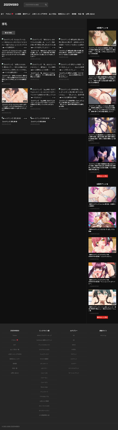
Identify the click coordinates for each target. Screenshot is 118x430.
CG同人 (74, 349)
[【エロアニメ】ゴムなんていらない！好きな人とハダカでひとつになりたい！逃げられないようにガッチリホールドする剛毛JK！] (15, 43)
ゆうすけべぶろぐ (44, 410)
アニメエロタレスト (44, 345)
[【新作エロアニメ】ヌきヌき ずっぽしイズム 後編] (102, 220)
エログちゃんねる (44, 349)
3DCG (74, 345)
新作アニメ (26, 14)
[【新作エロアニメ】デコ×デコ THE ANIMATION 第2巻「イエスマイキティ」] (102, 245)
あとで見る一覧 (14, 349)
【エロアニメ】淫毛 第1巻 (9, 121)
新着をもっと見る (102, 176)
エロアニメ (74, 359)
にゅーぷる (44, 373)
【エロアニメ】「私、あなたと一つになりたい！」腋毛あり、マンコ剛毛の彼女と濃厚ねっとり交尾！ (42, 75)
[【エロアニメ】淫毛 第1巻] (15, 118)
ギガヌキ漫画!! (44, 359)
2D (74, 335)
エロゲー (73, 363)
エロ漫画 (18, 14)
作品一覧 (81, 14)
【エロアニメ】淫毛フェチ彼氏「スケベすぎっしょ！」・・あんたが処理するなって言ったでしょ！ (71, 75)
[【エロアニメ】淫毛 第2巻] (43, 118)
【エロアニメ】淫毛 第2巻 (38, 121)
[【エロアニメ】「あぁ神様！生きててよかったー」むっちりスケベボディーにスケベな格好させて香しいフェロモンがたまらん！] (43, 93)
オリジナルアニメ (74, 368)
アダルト (9, 14)
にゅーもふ (44, 377)
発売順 (74, 14)
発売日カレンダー (64, 14)
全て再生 (9, 32)
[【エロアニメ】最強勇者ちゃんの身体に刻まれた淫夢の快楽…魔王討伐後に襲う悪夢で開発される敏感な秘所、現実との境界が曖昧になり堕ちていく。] (102, 125)
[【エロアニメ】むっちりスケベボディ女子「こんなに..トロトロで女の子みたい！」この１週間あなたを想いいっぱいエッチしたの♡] (15, 95)
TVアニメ (74, 354)
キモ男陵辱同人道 (44, 415)
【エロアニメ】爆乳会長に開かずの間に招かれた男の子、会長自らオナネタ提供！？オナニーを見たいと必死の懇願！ (71, 52)
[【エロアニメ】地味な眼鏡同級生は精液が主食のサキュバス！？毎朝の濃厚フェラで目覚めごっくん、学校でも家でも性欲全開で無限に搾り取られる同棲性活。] (102, 67)
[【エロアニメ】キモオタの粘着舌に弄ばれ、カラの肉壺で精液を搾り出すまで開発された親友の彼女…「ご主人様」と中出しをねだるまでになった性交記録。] (102, 38)
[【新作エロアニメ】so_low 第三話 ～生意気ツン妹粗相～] (102, 194)
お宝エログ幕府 (44, 401)
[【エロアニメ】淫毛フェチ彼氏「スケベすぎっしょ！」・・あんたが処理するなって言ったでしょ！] (72, 67)
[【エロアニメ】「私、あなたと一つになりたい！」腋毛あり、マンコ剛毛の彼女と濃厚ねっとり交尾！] (43, 67)
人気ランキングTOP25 (39, 14)
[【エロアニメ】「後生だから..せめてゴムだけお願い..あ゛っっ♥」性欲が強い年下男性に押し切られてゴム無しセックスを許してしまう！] (43, 43)
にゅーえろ (44, 382)
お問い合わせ (90, 14)
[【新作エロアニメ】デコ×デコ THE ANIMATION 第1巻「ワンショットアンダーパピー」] (102, 270)
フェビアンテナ (44, 354)
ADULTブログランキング (44, 335)
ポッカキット (44, 363)
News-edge (44, 387)
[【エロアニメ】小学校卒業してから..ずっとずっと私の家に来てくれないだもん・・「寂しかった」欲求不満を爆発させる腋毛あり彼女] (72, 93)
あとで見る (52, 14)
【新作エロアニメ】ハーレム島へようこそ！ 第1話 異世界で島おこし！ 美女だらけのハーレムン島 (102, 308)
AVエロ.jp (103, 335)
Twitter (15, 335)
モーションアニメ (74, 373)
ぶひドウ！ (44, 368)
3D (74, 340)
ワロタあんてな (44, 396)
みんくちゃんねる (44, 406)
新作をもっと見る (102, 317)
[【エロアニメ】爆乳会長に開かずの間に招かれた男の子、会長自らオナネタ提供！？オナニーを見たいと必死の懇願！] (72, 43)
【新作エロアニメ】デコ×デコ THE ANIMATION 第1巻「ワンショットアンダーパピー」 (101, 281)
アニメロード (44, 391)
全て (2, 14)
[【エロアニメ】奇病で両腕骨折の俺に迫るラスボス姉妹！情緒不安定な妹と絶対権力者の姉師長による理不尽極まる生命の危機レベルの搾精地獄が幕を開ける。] (102, 154)
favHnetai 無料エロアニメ (44, 340)
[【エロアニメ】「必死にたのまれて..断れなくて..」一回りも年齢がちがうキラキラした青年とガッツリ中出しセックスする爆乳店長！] (15, 68)
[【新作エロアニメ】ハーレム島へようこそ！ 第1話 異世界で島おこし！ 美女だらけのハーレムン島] (102, 297)
